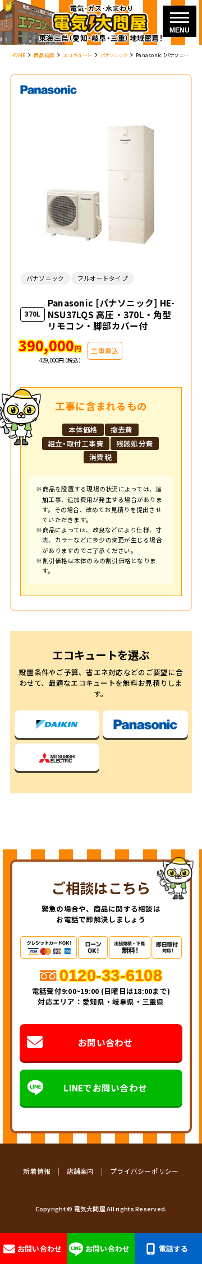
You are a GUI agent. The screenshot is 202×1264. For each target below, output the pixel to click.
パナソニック (114, 55)
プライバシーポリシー (144, 1170)
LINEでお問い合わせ (105, 1087)
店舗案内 (80, 1170)
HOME (17, 55)
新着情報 (36, 1170)
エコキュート (77, 55)
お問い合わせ (105, 1042)
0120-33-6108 (110, 975)
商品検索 (44, 55)
